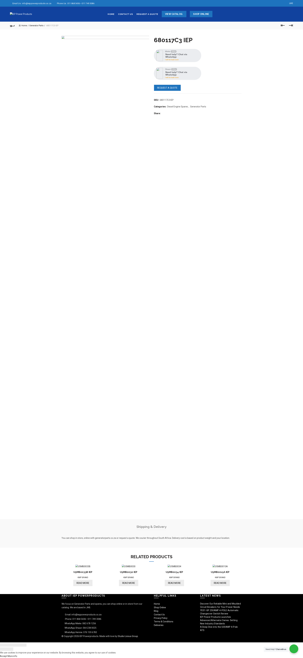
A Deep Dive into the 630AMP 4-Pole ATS (219, 628)
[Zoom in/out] (23, 645)
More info (12, 656)
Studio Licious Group (128, 636)
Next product (291, 25)
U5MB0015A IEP (220, 572)
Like (291, 3)
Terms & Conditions (163, 621)
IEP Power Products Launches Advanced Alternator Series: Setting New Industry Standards (219, 620)
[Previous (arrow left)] (3, 649)
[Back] (12, 25)
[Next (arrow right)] (10, 649)
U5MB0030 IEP (128, 572)
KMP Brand (83, 577)
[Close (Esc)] (3, 645)
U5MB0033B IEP (82, 572)
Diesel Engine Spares (177, 106)
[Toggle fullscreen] (16, 645)
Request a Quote (147, 14)
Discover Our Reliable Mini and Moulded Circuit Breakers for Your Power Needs (220, 605)
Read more (83, 583)
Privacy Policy (160, 618)
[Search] (290, 14)
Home (111, 14)
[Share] (10, 645)
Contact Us (125, 14)
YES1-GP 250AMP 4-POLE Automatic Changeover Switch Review (219, 612)
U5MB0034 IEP (174, 572)
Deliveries (158, 625)
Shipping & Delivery (151, 527)
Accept (3, 656)
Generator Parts (36, 25)
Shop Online (201, 14)
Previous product (283, 25)
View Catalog (174, 14)
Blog (156, 611)
